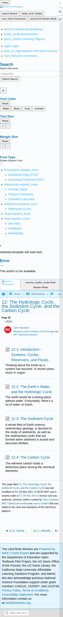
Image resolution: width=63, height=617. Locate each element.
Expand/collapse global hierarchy (5, 294)
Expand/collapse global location (59, 293)
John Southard (21, 327)
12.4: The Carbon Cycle (30, 457)
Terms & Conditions (35, 590)
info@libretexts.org (17, 603)
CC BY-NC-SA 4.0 (29, 495)
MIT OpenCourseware (25, 334)
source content (40, 503)
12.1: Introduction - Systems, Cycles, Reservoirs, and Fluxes (30, 354)
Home (17, 294)
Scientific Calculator (21, 199)
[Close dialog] (2, 265)
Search (7, 613)
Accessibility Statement (17, 594)
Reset (5, 103)
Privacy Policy (11, 590)
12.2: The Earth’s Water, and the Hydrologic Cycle (31, 389)
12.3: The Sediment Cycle (32, 418)
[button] (15, 228)
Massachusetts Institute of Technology (34, 331)
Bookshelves (38, 294)
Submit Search (10, 79)
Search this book (9, 68)
